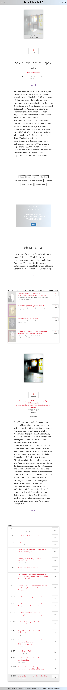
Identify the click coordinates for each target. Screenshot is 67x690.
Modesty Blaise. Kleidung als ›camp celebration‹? (29, 559)
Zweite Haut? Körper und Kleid (28, 567)
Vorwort (20, 528)
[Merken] (32, 85)
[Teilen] (35, 85)
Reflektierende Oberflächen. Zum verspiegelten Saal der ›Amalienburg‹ (30, 613)
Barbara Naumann (33, 73)
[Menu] (2, 2)
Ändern (33, 224)
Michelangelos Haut (24, 542)
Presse (29, 688)
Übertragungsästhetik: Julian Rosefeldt (31, 305)
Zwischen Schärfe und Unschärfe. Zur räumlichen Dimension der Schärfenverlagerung (30, 641)
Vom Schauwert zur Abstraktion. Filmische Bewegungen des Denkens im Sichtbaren (32, 604)
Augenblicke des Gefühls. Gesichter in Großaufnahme (30, 631)
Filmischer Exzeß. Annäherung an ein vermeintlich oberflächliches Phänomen (31, 668)
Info (25, 688)
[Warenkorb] (65, 2)
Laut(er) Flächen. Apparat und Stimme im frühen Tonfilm (32, 622)
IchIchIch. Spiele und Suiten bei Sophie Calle (32, 676)
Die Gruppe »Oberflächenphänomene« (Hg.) (33, 401)
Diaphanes (33, 2)
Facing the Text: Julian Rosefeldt (28, 318)
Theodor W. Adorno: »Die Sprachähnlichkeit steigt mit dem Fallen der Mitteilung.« (32, 332)
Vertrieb (34, 688)
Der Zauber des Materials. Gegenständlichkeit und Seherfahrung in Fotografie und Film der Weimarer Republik (33, 576)
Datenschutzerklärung (47, 688)
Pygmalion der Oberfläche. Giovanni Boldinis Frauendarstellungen (32, 550)
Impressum (57, 688)
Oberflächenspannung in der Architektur (32, 596)
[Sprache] (62, 2)
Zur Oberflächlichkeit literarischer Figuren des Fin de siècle (32, 658)
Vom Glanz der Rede (24, 651)
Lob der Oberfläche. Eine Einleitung (30, 535)
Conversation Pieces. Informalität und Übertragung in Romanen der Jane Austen (32, 294)
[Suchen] (4, 2)
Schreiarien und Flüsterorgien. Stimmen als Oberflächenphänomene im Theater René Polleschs (32, 587)
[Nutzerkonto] (60, 2)
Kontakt (39, 688)
